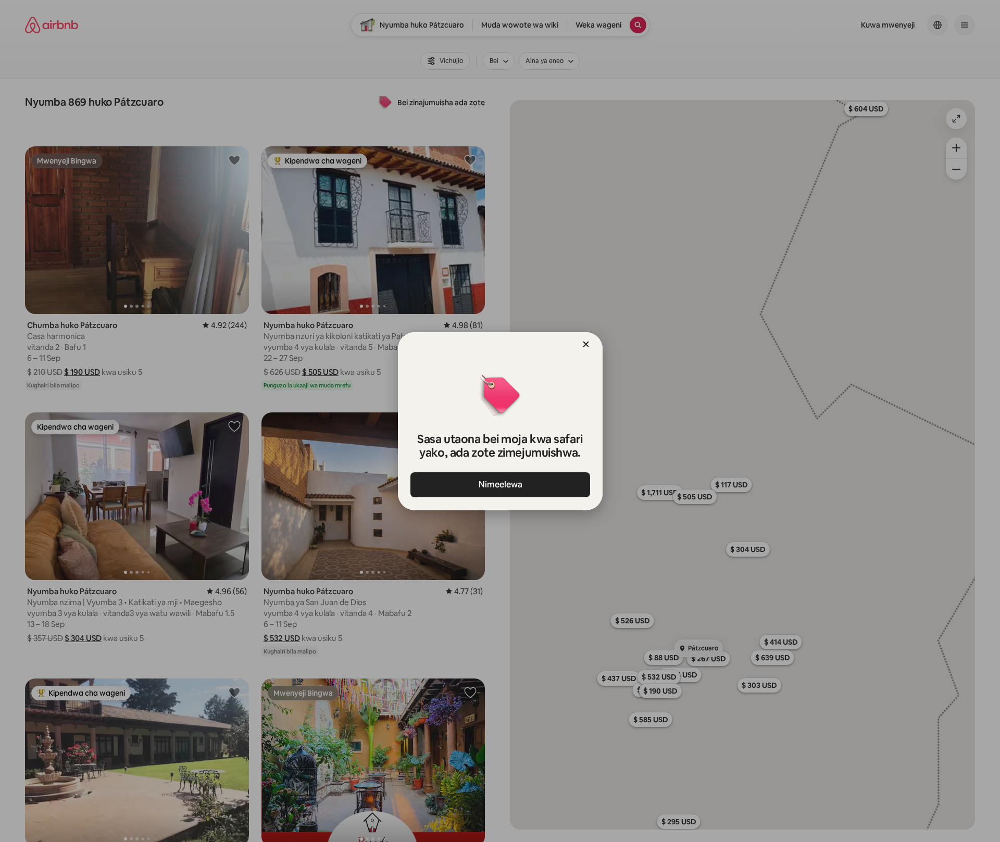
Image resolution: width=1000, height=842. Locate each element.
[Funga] (586, 344)
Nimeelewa (500, 484)
